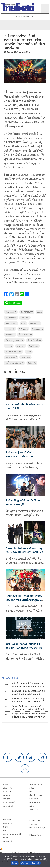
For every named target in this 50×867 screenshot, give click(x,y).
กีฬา (31, 791)
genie (39, 312)
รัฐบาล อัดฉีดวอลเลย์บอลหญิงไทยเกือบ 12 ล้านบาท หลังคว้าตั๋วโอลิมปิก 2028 (28, 708)
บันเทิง (5, 837)
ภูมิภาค (32, 806)
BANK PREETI (11, 312)
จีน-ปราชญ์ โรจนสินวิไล (14, 340)
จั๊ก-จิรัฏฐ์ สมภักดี (25, 334)
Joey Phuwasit (11, 323)
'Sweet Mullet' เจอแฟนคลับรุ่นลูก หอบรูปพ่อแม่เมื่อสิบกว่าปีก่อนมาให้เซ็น (24, 552)
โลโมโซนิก (32, 363)
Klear (23, 323)
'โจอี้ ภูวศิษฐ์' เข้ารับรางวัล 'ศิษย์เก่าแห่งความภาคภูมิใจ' (24, 502)
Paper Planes (37, 329)
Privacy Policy (35, 835)
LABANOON (34, 323)
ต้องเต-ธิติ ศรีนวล (34, 340)
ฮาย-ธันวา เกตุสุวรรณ (14, 351)
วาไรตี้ (31, 788)
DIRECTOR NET (27, 312)
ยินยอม (14, 863)
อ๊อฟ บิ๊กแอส (33, 346)
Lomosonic (10, 329)
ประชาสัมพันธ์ (34, 802)
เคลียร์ (28, 351)
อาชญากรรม (7, 823)
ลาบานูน (9, 346)
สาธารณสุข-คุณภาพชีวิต (12, 834)
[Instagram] (42, 757)
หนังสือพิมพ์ (8, 806)
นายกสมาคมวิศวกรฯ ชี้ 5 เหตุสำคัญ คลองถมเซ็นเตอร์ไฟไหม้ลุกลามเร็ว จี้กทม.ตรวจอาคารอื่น (28, 700)
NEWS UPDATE (11, 678)
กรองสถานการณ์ (36, 784)
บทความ (6, 795)
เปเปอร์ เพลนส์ (11, 357)
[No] (47, 860)
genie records (11, 317)
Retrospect (10, 334)
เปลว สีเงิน (7, 788)
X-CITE (5, 827)
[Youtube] (31, 757)
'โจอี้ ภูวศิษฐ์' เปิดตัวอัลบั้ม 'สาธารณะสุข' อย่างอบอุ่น (20, 454)
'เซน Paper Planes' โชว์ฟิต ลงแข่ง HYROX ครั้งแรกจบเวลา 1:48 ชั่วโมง (25, 647)
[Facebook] (8, 757)
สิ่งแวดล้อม (34, 809)
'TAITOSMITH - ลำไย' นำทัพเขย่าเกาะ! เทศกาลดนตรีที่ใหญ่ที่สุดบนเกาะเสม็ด (24, 600)
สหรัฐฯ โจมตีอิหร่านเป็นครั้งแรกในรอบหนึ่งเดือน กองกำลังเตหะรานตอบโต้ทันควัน (29, 715)
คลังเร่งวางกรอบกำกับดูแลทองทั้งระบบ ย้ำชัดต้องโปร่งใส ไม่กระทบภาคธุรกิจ (28, 685)
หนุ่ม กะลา (20, 346)
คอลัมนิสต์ (7, 791)
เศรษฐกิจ (6, 799)
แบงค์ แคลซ (25, 357)
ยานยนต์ (6, 830)
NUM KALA (23, 329)
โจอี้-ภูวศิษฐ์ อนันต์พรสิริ (14, 363)
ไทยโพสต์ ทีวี (8, 841)
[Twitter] (19, 757)
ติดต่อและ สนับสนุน (37, 827)
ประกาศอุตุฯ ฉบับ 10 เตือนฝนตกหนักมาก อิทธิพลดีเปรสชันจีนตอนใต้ (28, 692)
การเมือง (6, 784)
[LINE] (25, 769)
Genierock (25, 317)
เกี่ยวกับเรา (33, 824)
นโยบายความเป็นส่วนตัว (30, 863)
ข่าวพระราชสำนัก (9, 802)
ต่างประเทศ (7, 819)
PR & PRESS (34, 820)
